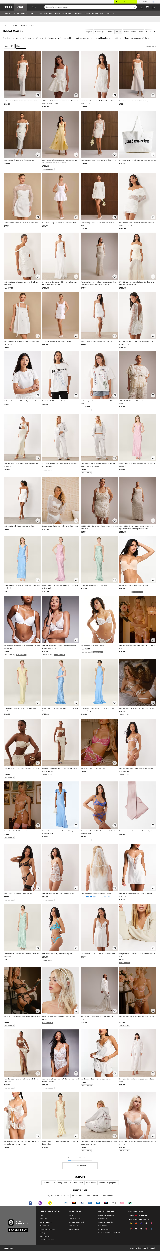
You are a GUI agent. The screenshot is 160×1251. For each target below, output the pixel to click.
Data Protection (45, 1236)
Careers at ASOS (75, 1219)
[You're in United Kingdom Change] (153, 2)
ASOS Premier (45, 1226)
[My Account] (142, 7)
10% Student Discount (47, 1229)
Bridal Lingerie (86, 31)
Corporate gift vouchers (106, 1222)
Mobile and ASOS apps (106, 1215)
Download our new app (125, 2)
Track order (43, 1219)
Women (14, 25)
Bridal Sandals (107, 1195)
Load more (80, 1165)
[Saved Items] (147, 7)
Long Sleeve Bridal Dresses (58, 1195)
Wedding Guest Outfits (133, 31)
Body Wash (78, 1182)
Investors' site (73, 1226)
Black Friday (102, 1226)
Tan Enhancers (49, 1182)
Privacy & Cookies (135, 1248)
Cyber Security (74, 1229)
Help (41, 1215)
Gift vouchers (102, 1219)
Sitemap (42, 1233)
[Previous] (83, 31)
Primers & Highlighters (108, 1182)
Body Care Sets (64, 1182)
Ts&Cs (145, 1248)
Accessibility (152, 1248)
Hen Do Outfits (152, 31)
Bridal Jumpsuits (92, 1195)
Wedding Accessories (104, 31)
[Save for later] (37, 95)
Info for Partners (103, 1229)
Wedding (24, 25)
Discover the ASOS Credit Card (109, 1233)
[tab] (7, 13)
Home (6, 25)
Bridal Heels (77, 1195)
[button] (131, 1223)
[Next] (154, 31)
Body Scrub (91, 1182)
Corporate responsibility (77, 1222)
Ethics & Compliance (47, 1240)
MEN (34, 7)
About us (72, 1215)
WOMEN (20, 7)
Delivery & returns (46, 1222)
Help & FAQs (143, 2)
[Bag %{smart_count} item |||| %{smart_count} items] (153, 7)
